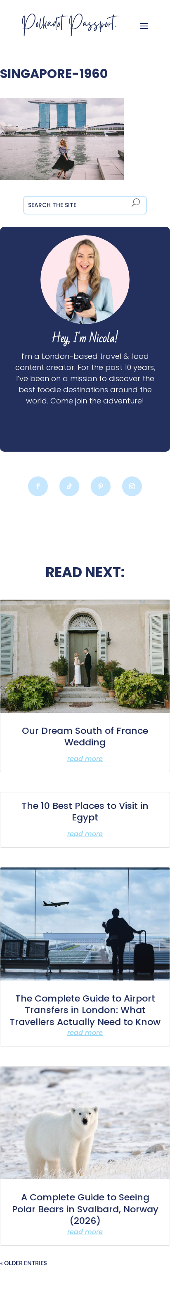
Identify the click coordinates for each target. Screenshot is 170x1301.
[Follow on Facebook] (38, 486)
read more (85, 759)
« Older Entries (23, 1262)
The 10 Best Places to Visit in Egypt (85, 811)
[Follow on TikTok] (69, 486)
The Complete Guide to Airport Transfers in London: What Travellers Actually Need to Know (85, 1010)
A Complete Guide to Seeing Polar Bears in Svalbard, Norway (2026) (85, 1209)
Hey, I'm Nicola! (85, 338)
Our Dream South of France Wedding (85, 736)
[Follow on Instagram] (132, 486)
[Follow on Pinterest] (101, 486)
